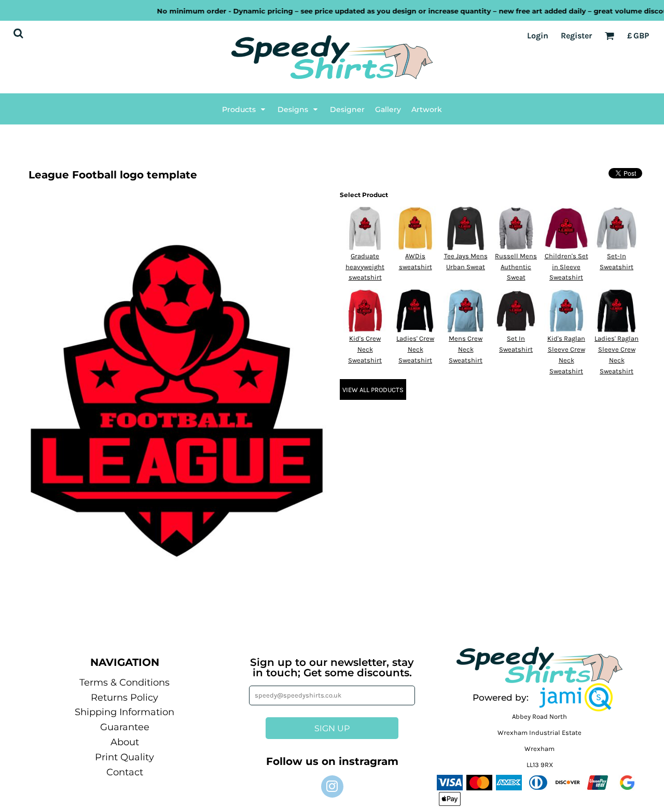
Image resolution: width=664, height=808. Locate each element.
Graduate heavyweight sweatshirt (364, 267)
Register (576, 35)
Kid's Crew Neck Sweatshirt (365, 349)
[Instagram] (332, 786)
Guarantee (124, 727)
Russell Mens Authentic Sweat (516, 267)
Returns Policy (124, 697)
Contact (124, 772)
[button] (244, 108)
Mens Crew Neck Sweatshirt (465, 349)
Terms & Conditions (124, 682)
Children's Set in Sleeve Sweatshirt (566, 267)
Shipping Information (124, 712)
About (124, 742)
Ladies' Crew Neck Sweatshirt (415, 349)
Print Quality (124, 757)
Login (537, 35)
